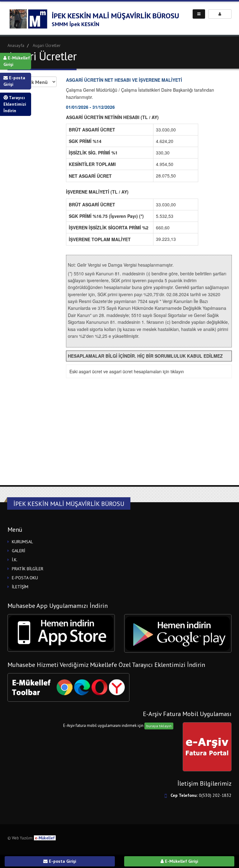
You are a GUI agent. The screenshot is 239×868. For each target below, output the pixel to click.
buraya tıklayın (158, 725)
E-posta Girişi (14, 81)
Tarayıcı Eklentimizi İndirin (14, 104)
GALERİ (18, 550)
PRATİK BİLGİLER (27, 569)
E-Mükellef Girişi (16, 61)
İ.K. (14, 560)
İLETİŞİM (20, 587)
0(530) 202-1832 (215, 795)
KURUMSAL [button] (22, 541)
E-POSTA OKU (25, 578)
